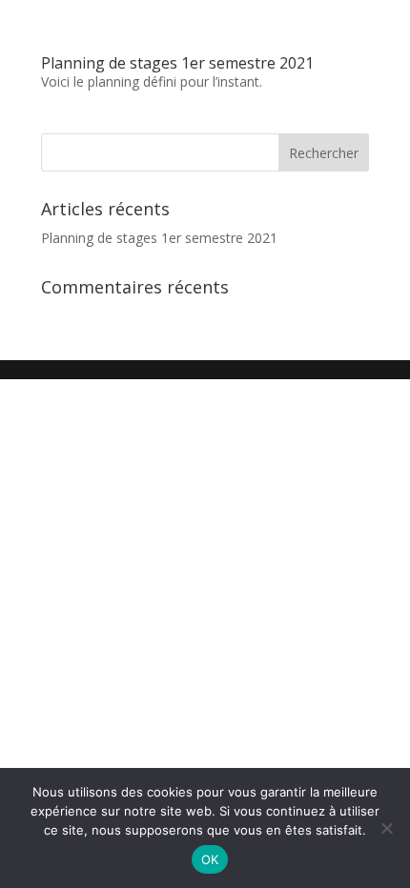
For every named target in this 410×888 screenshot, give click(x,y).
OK (210, 859)
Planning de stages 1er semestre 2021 (177, 62)
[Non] (386, 828)
